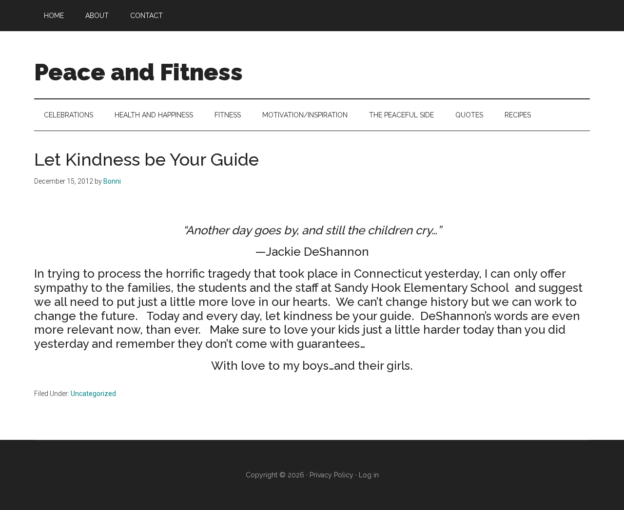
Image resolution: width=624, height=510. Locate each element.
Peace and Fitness (138, 72)
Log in (369, 475)
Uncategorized (93, 393)
